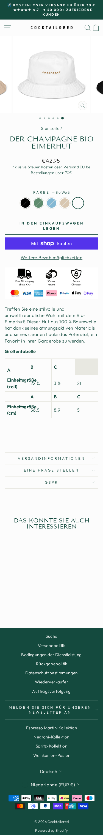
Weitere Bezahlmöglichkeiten (51, 257)
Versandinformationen (51, 458)
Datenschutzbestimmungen (51, 672)
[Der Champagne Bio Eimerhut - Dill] (16, 603)
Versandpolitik (51, 645)
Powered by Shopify (51, 830)
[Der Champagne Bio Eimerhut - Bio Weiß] (35, 603)
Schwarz (25, 203)
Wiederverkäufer (51, 682)
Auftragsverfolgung (51, 691)
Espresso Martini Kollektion (51, 727)
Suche (51, 636)
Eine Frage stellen (51, 470)
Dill (38, 203)
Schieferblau (51, 203)
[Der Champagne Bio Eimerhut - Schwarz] (10, 603)
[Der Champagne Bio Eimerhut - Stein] (29, 603)
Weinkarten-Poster (51, 755)
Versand (71, 167)
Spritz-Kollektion (51, 746)
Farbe (51, 192)
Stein (64, 203)
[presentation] (51, 432)
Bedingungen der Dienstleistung (51, 654)
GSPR (51, 482)
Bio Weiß (78, 203)
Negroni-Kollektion (51, 737)
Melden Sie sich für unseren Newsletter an (50, 710)
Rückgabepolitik (51, 663)
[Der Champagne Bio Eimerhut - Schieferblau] (22, 603)
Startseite (50, 128)
